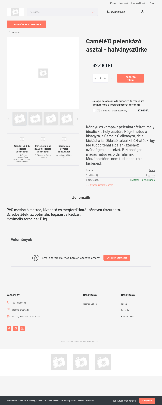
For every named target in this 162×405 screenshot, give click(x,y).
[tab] (21, 239)
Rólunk (113, 3)
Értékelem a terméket (117, 257)
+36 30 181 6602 (19, 302)
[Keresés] (93, 12)
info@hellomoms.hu (20, 310)
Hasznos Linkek (138, 3)
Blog (152, 3)
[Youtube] (22, 328)
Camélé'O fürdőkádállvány (114, 110)
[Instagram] (15, 328)
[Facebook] (9, 328)
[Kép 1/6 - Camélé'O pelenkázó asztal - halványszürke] (43, 72)
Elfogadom (147, 400)
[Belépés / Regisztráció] (143, 12)
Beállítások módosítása (124, 400)
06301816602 (118, 11)
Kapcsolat (123, 3)
